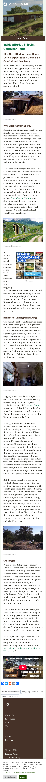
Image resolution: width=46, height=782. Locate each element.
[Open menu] (41, 4)
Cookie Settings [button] (10, 777)
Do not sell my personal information (20, 773)
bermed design (33, 405)
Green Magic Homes (21, 198)
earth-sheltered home (11, 692)
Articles (8, 722)
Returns (9, 740)
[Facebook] (8, 704)
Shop (7, 726)
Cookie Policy (13, 757)
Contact (9, 736)
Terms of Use (11, 750)
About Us (9, 715)
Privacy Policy (11, 754)
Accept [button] (22, 777)
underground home (10, 696)
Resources (10, 719)
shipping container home (32, 692)
